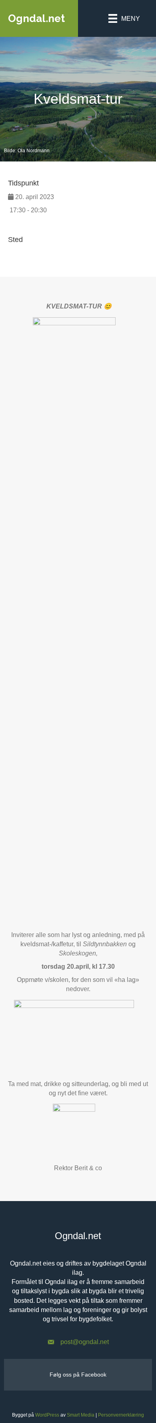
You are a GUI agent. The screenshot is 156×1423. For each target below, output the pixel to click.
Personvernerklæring (121, 1415)
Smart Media (80, 1415)
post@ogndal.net (84, 1341)
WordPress (47, 1415)
